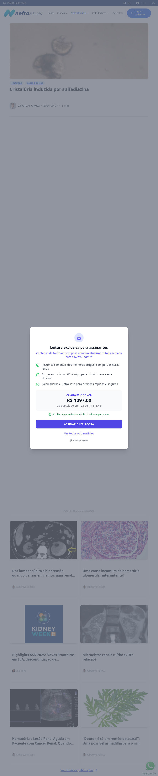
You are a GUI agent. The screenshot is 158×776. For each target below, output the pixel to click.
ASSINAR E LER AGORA (79, 424)
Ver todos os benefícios (79, 433)
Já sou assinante (79, 440)
